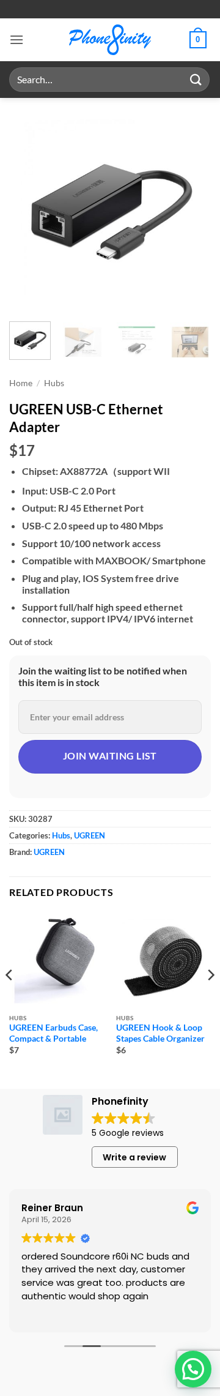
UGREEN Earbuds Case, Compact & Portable (53, 1033)
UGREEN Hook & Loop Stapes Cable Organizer (160, 1033)
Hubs (54, 383)
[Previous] (29, 208)
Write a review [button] (134, 1157)
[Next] (191, 208)
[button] (16, 39)
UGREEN (89, 835)
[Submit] (196, 79)
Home (20, 383)
